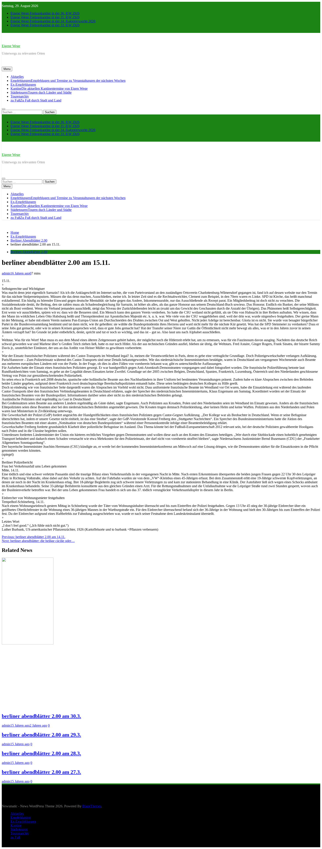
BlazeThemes (91, 806)
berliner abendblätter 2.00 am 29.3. (41, 735)
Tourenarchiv (20, 96)
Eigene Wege (11, 46)
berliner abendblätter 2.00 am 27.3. (41, 772)
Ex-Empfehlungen (23, 84)
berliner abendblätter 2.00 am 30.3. (41, 716)
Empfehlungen (68, 80)
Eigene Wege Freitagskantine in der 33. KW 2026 (45, 25)
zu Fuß (36, 100)
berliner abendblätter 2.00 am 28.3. (41, 753)
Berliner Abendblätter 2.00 (29, 252)
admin (6, 273)
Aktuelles (17, 76)
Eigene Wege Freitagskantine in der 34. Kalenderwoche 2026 (53, 21)
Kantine (49, 88)
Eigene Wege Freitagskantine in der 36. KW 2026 (45, 13)
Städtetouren (41, 92)
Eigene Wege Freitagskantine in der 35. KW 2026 (45, 17)
